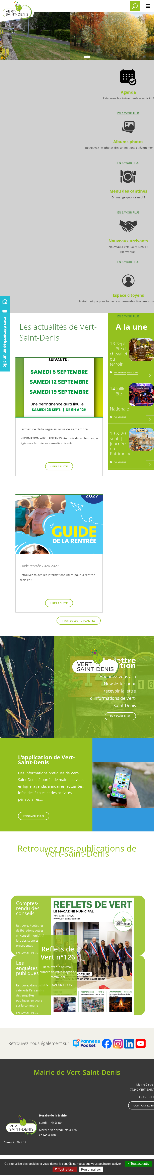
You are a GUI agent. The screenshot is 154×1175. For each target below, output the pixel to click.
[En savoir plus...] (150, 375)
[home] (5, 301)
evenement (120, 373)
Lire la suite (59, 466)
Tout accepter (140, 1163)
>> (131, 476)
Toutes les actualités (78, 620)
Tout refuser (66, 1169)
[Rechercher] (135, 6)
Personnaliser (91, 1169)
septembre (132, 373)
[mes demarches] (5, 338)
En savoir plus (128, 90)
